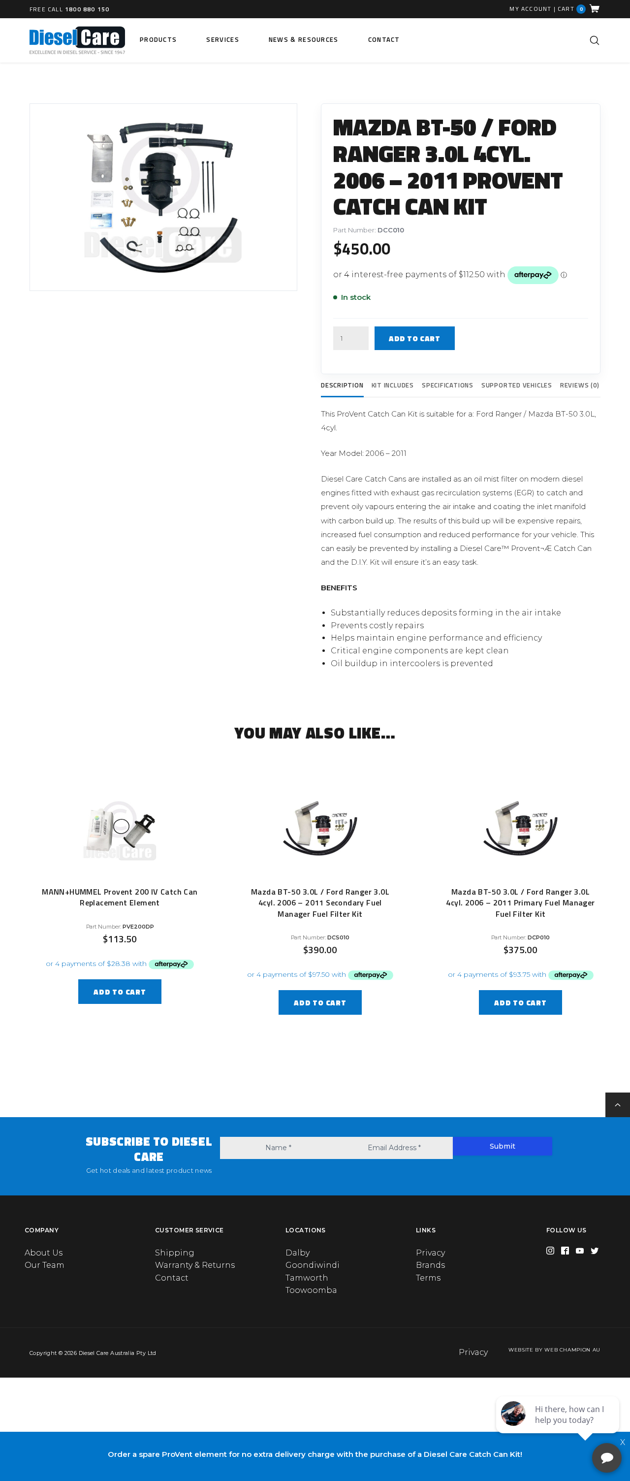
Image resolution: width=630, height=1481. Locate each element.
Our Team (44, 1265)
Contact (384, 39)
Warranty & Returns (195, 1265)
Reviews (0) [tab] (579, 385)
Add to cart (415, 338)
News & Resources (304, 39)
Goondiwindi (312, 1265)
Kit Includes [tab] (393, 385)
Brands (430, 1265)
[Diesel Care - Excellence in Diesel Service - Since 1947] (77, 40)
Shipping (174, 1252)
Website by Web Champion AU (554, 1350)
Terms (428, 1278)
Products (158, 39)
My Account (530, 8)
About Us (44, 1252)
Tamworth (306, 1278)
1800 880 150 (87, 9)
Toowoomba (311, 1290)
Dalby (297, 1252)
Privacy (430, 1252)
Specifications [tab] (447, 385)
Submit (502, 1146)
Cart (570, 8)
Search (594, 40)
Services (222, 39)
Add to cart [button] (120, 992)
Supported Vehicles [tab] (516, 385)
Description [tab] (342, 385)
